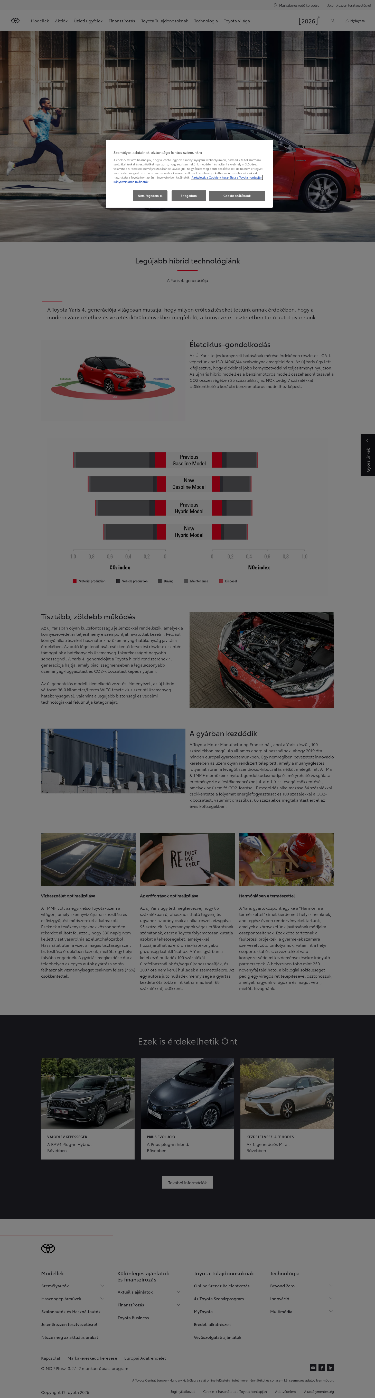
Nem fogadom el (150, 195)
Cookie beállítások (237, 195)
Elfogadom (189, 195)
